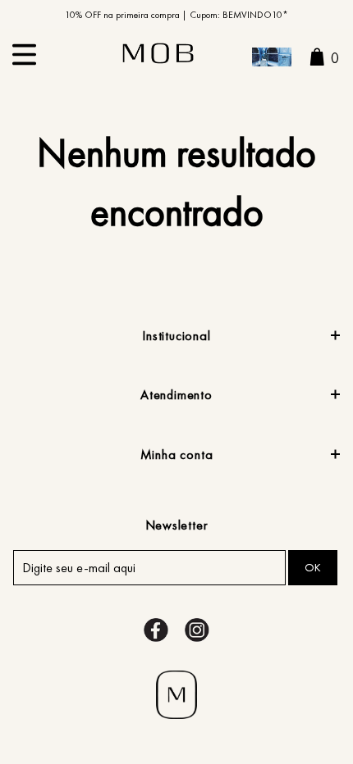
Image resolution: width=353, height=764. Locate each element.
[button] (271, 59)
